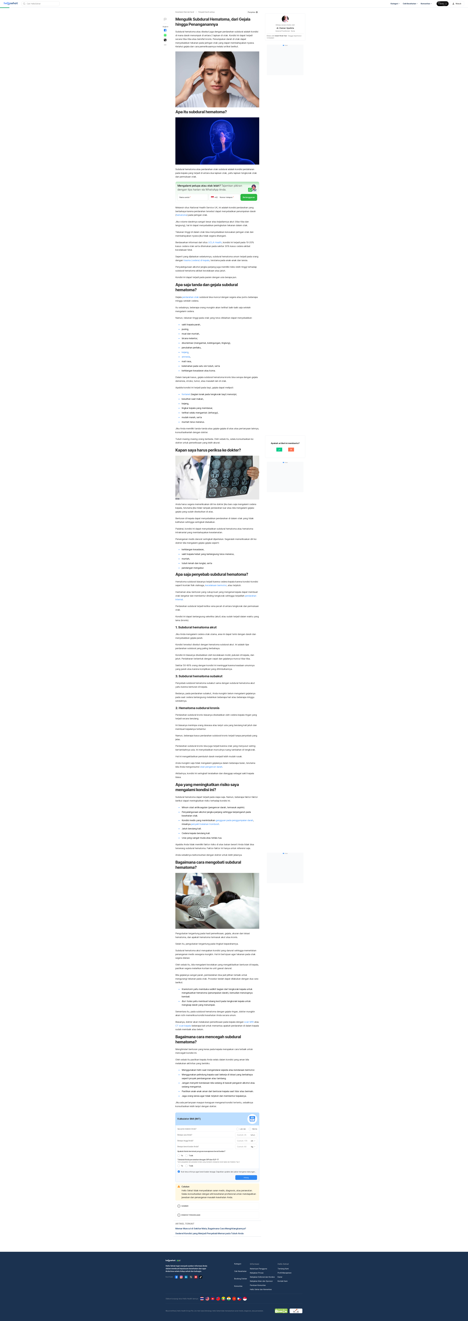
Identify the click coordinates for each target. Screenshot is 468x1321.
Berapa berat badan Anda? (188, 1146)
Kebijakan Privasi (256, 1273)
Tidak (191, 1155)
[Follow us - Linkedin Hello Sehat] (186, 1277)
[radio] (237, 1129)
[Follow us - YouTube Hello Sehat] (195, 1277)
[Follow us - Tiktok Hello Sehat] (200, 1277)
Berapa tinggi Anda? (185, 1141)
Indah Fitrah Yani (281, 36)
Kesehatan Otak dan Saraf (184, 12)
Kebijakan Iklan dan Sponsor (261, 1281)
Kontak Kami (283, 1281)
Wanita (254, 1129)
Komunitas (238, 1286)
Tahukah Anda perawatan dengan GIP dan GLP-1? (198, 1160)
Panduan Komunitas (258, 1285)
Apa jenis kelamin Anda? (186, 1129)
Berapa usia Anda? (184, 1135)
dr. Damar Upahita (285, 28)
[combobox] (253, 1140)
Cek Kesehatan (240, 1271)
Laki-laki (243, 1129)
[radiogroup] (246, 1128)
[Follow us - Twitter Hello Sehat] (191, 1277)
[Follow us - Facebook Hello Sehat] (176, 1277)
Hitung (246, 1178)
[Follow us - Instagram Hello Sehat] (181, 1277)
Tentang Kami (283, 1269)
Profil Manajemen (285, 1273)
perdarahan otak (190, 297)
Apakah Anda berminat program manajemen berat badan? (201, 1151)
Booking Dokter (240, 1279)
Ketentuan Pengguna (258, 1269)
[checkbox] (178, 1171)
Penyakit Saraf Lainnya (206, 12)
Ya (182, 1155)
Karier (280, 1277)
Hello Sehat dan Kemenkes (261, 1289)
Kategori (237, 1264)
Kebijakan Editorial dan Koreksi (262, 1277)
